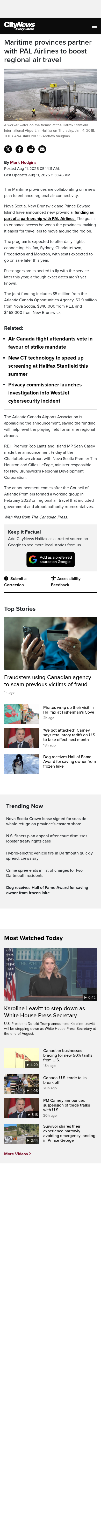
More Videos (16, 1154)
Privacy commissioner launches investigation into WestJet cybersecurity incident (45, 393)
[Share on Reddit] (31, 149)
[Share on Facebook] (19, 149)
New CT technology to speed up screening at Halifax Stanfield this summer (48, 366)
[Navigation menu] (95, 26)
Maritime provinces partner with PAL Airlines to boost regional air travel (48, 51)
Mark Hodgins (23, 162)
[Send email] (42, 149)
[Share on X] (8, 149)
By (20, 162)
